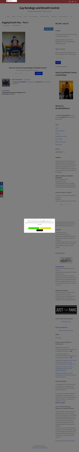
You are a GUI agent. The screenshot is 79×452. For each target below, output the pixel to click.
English (10, 0)
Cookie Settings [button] (39, 230)
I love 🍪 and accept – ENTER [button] (33, 228)
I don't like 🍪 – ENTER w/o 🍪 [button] (45, 228)
